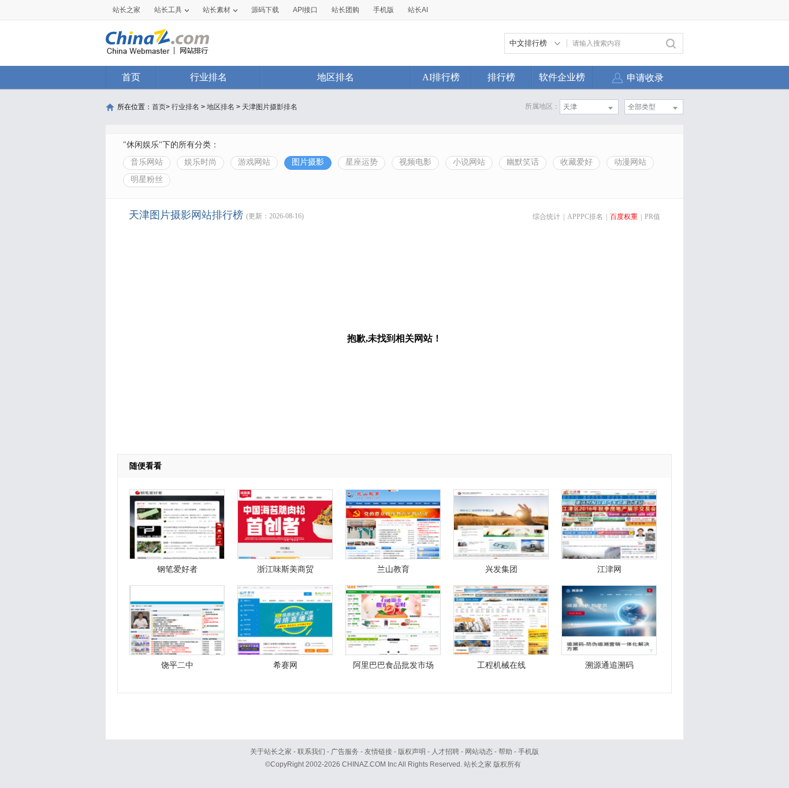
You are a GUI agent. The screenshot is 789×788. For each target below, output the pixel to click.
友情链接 (378, 752)
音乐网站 (147, 162)
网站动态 (479, 752)
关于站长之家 (271, 752)
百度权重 (624, 217)
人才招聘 (445, 752)
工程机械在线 (501, 665)
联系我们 (311, 752)
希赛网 (285, 665)
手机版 (528, 752)
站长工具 (168, 10)
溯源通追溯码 (609, 665)
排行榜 (501, 77)
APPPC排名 (585, 217)
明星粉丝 (147, 179)
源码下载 (265, 10)
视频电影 (415, 162)
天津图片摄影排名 (269, 107)
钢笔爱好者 (177, 569)
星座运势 (361, 162)
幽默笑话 (523, 162)
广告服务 (345, 752)
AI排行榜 (441, 77)
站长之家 (126, 10)
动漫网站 (630, 162)
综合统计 (546, 217)
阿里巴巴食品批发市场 (393, 665)
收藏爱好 (576, 162)
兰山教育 (393, 569)
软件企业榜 (562, 77)
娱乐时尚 (200, 162)
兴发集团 (501, 569)
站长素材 (216, 10)
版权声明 (412, 752)
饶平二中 (177, 665)
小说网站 (469, 162)
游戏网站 (254, 162)
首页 (131, 77)
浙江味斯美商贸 (285, 569)
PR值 (652, 217)
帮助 (505, 752)
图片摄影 (308, 162)
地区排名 (335, 77)
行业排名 (208, 77)
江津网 (609, 569)
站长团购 (345, 10)
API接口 (305, 10)
